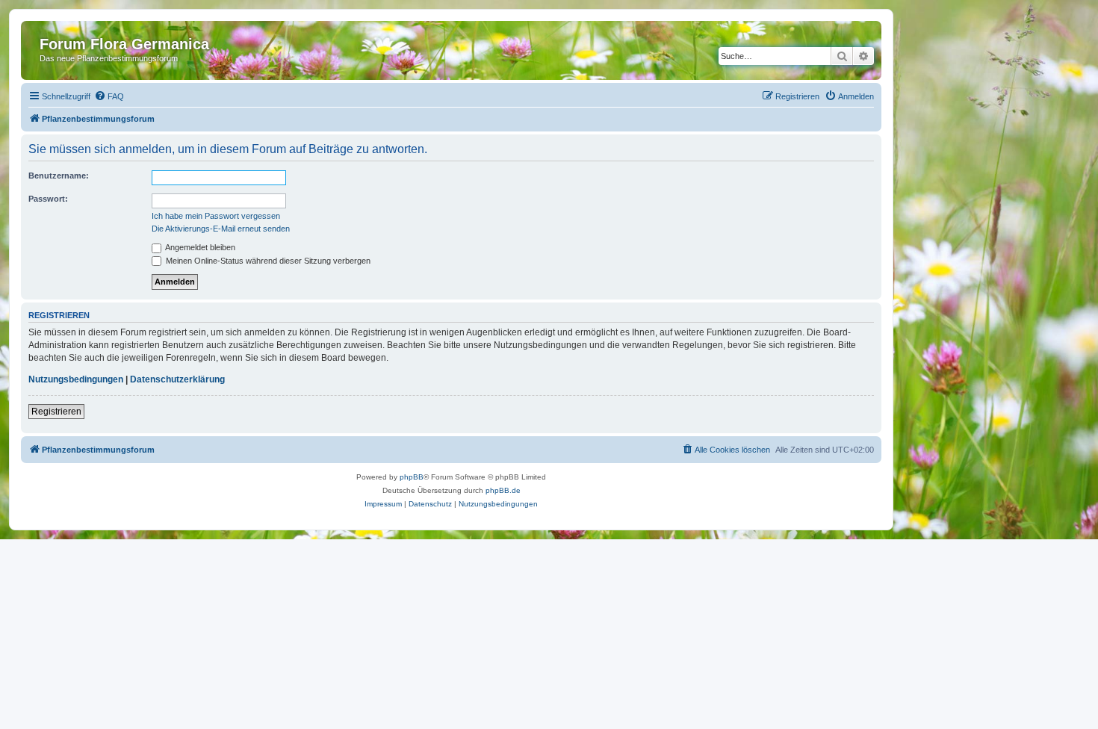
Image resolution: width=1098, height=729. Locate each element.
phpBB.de (503, 490)
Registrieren (56, 411)
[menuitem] (109, 96)
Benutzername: (58, 175)
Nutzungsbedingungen (75, 379)
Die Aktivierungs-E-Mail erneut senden (221, 228)
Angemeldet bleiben (199, 247)
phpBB (412, 477)
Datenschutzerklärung (177, 379)
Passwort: (48, 198)
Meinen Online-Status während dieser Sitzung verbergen (267, 260)
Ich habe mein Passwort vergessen (216, 215)
